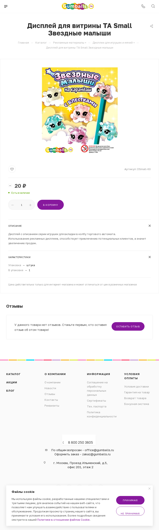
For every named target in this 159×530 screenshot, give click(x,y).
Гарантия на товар (137, 392)
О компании (55, 374)
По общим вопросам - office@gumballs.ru (82, 450)
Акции (11, 382)
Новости (50, 388)
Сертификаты (96, 400)
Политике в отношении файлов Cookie (63, 519)
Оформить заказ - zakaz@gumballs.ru (82, 454)
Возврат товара (135, 398)
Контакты (51, 399)
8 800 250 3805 (80, 442)
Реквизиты (52, 405)
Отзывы (50, 394)
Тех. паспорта (96, 406)
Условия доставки (136, 386)
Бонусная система (136, 404)
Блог (10, 390)
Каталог (13, 374)
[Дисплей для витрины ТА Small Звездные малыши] (79, 111)
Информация (98, 374)
